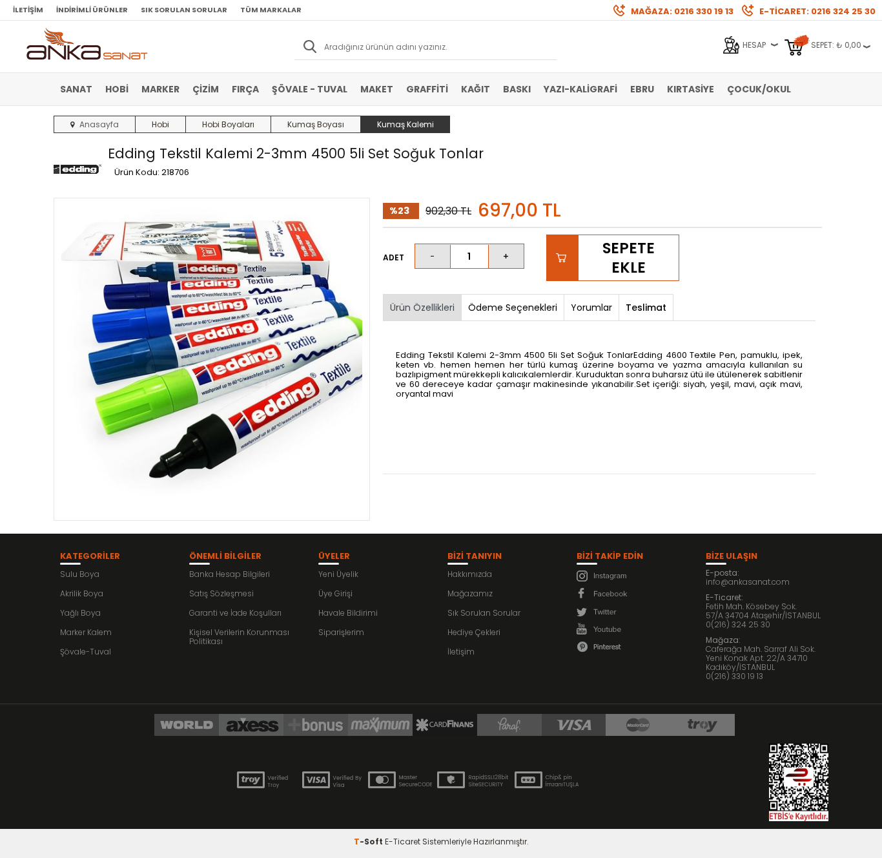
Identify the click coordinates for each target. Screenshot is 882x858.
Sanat (76, 89)
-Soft (369, 841)
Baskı (517, 89)
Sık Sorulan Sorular (184, 10)
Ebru (642, 89)
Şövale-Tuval (85, 651)
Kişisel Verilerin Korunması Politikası (239, 637)
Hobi (116, 89)
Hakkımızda (469, 574)
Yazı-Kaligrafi (580, 89)
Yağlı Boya (80, 612)
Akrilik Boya (81, 593)
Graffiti (427, 89)
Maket (376, 89)
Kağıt (475, 89)
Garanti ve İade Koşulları (235, 612)
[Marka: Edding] (77, 169)
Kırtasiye (690, 89)
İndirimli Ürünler (92, 10)
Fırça (245, 89)
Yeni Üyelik (338, 574)
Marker (160, 89)
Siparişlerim (341, 632)
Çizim (205, 89)
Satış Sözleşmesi (221, 593)
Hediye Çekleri (473, 632)
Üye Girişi (335, 593)
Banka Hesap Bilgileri (229, 574)
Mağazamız (470, 593)
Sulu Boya (79, 574)
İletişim (28, 10)
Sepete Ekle (628, 258)
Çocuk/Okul (759, 89)
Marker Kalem (86, 632)
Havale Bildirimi (348, 612)
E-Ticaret (402, 841)
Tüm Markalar (271, 10)
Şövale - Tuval (309, 89)
